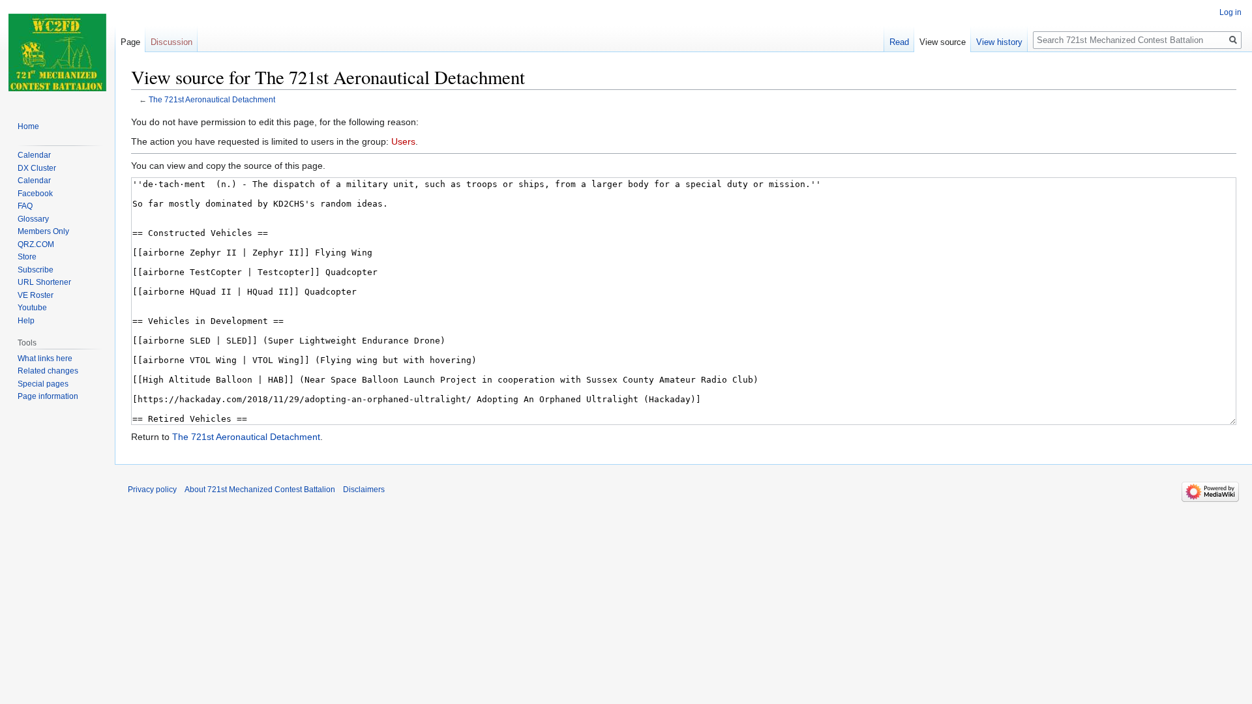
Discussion (171, 42)
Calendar (34, 155)
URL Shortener (44, 282)
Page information (48, 396)
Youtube (32, 307)
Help (26, 320)
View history (999, 42)
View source (942, 42)
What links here (45, 358)
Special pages (43, 384)
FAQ (25, 206)
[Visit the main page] (57, 52)
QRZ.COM (36, 244)
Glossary (33, 219)
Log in (1230, 12)
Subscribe (35, 269)
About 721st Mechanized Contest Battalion (260, 489)
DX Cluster (37, 168)
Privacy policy (152, 489)
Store (27, 256)
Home (28, 126)
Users (403, 141)
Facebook (35, 193)
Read (899, 42)
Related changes (48, 370)
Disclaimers (364, 489)
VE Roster (35, 295)
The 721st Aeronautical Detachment (212, 99)
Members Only (43, 231)
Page (130, 42)
